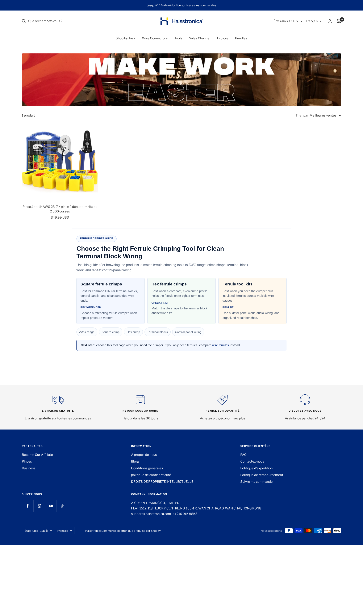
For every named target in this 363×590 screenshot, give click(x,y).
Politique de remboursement (261, 475)
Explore (222, 38)
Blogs (135, 461)
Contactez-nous (252, 461)
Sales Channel (199, 38)
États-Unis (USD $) (286, 21)
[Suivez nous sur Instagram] (39, 506)
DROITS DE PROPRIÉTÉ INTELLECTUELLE (162, 482)
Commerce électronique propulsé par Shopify (131, 530)
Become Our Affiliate (37, 455)
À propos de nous (144, 455)
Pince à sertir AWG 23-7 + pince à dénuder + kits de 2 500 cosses (59, 209)
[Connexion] (330, 21)
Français (312, 21)
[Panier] (339, 21)
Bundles (241, 38)
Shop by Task (125, 38)
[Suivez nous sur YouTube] (51, 506)
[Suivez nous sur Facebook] (27, 506)
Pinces (27, 461)
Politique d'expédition (256, 468)
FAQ (243, 455)
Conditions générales (147, 468)
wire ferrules (220, 345)
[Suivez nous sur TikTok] (62, 506)
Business (29, 468)
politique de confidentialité (151, 475)
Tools (178, 38)
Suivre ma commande (256, 482)
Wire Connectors (155, 38)
